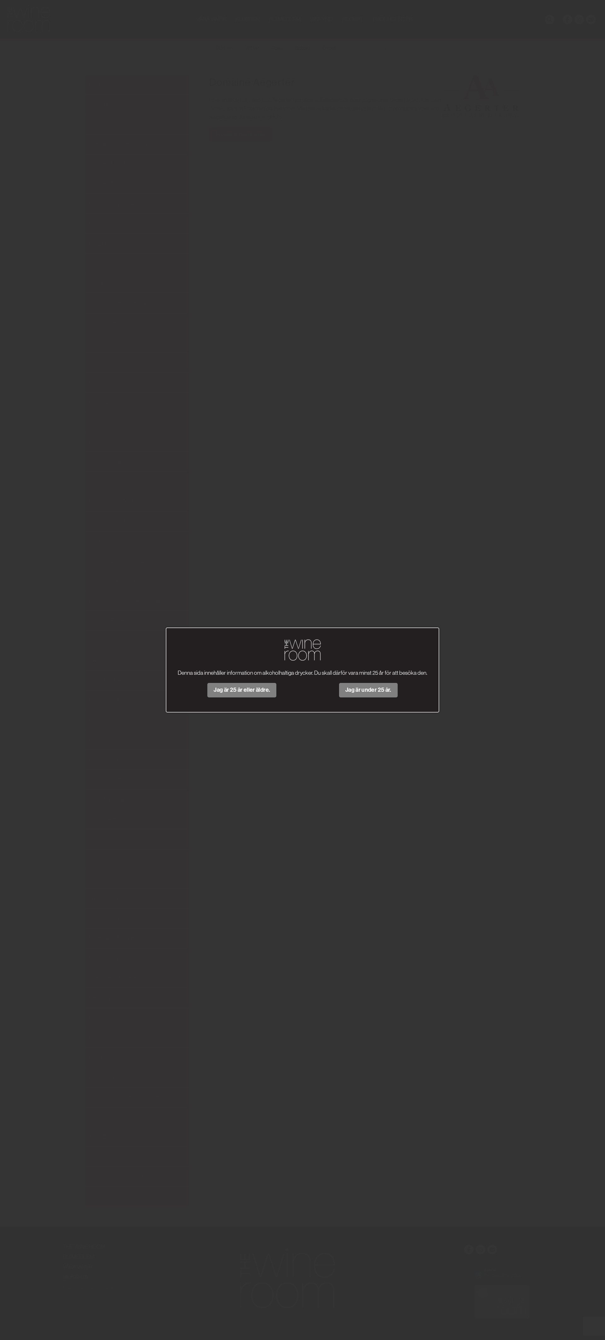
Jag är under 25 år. (368, 689)
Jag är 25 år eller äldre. (242, 689)
